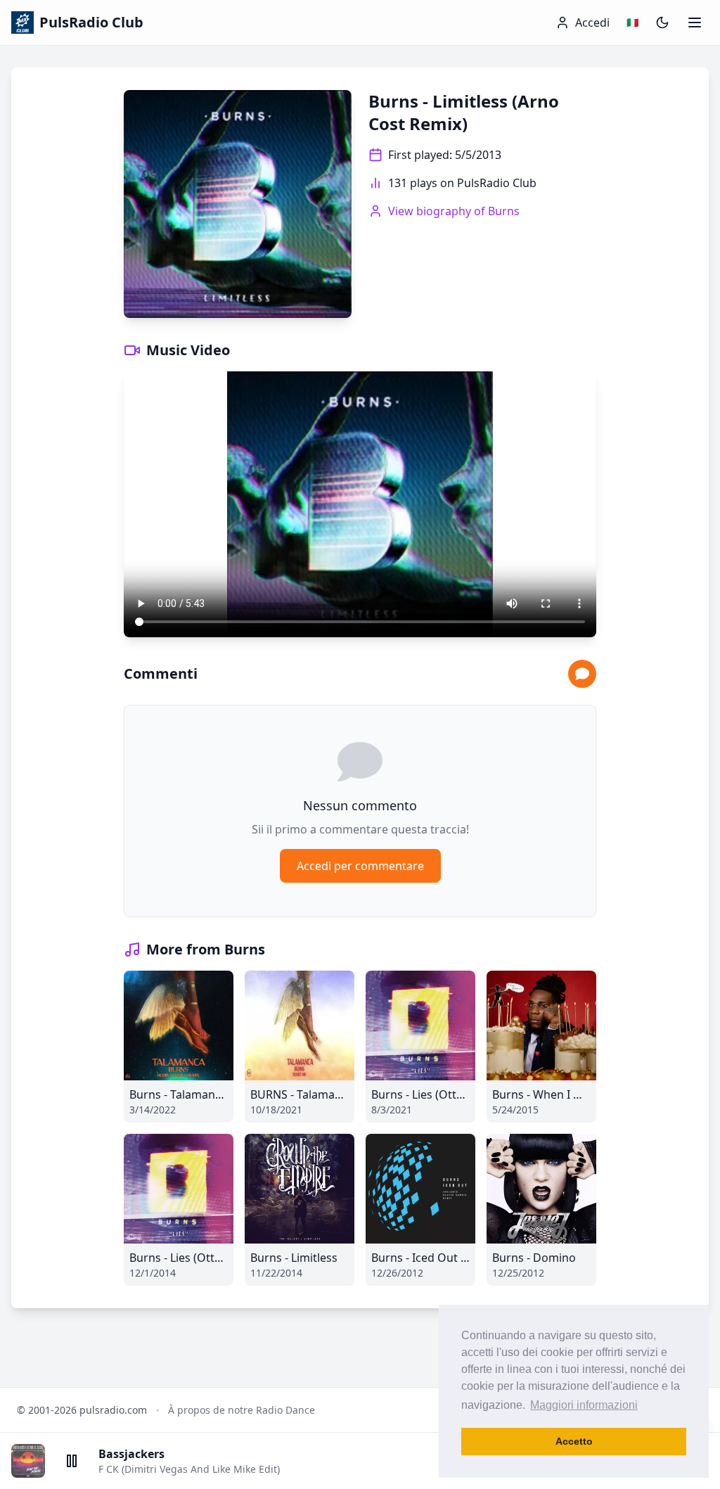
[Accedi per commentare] (582, 674)
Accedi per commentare (360, 866)
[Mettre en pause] (71, 1460)
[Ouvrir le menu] (695, 22)
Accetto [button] (574, 1441)
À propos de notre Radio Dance (241, 1410)
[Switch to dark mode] (662, 22)
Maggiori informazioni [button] (584, 1405)
